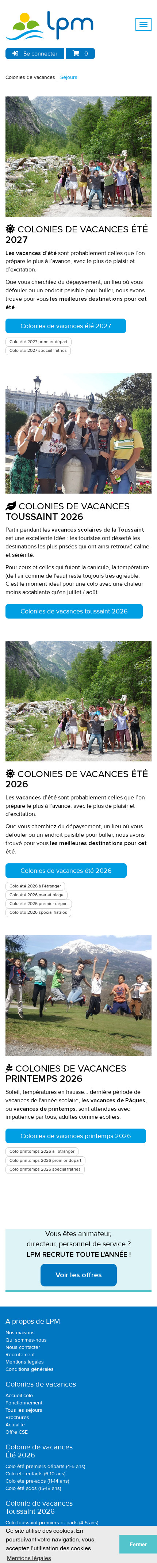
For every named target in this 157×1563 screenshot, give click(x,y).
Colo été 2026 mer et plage (36, 895)
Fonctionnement (23, 1403)
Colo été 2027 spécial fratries (38, 350)
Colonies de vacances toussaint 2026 (74, 611)
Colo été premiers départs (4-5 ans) (45, 1466)
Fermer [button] (138, 1544)
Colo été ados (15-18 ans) (33, 1488)
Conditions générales (29, 1369)
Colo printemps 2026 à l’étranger (41, 1151)
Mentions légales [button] (29, 1557)
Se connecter (39, 53)
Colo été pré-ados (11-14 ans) (37, 1481)
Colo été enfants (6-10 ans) (35, 1474)
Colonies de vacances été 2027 (65, 326)
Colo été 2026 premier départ (38, 903)
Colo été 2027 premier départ (38, 342)
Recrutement (20, 1354)
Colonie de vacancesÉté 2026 (39, 1451)
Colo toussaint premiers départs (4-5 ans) (51, 1523)
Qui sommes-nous (26, 1340)
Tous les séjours (23, 1410)
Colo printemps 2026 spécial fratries (45, 1169)
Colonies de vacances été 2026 (66, 871)
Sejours (68, 77)
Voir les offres (78, 1275)
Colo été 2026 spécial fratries (38, 912)
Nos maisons (20, 1333)
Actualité (15, 1425)
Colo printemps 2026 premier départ (45, 1160)
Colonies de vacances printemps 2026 (75, 1136)
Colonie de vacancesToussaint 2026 (39, 1507)
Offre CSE (16, 1432)
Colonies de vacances (30, 77)
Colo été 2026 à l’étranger (35, 886)
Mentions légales (24, 1362)
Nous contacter (22, 1347)
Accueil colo (19, 1395)
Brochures (17, 1417)
